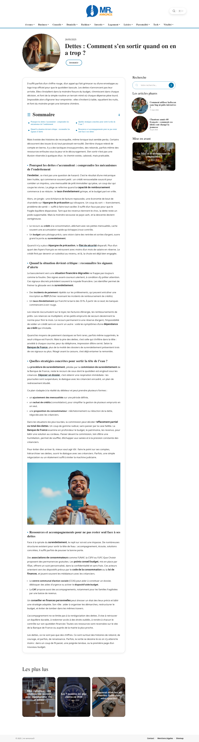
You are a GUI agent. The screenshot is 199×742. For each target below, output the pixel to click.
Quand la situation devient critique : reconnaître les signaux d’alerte (50, 130)
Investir (74, 62)
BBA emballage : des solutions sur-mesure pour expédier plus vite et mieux (38, 695)
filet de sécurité (88, 245)
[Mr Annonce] (99, 11)
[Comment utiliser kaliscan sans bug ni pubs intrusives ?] (140, 106)
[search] (174, 11)
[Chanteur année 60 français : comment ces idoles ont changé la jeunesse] (140, 124)
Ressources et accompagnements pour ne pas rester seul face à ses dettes (97, 130)
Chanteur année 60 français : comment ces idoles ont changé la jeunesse (161, 123)
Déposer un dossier (49, 375)
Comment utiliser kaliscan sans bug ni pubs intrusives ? (163, 105)
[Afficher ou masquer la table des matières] (87, 115)
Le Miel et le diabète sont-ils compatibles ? (153, 154)
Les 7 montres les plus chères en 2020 (74, 695)
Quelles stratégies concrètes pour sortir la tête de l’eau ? (96, 122)
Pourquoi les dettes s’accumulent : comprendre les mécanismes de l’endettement (50, 122)
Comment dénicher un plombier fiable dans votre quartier (109, 695)
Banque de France (37, 347)
